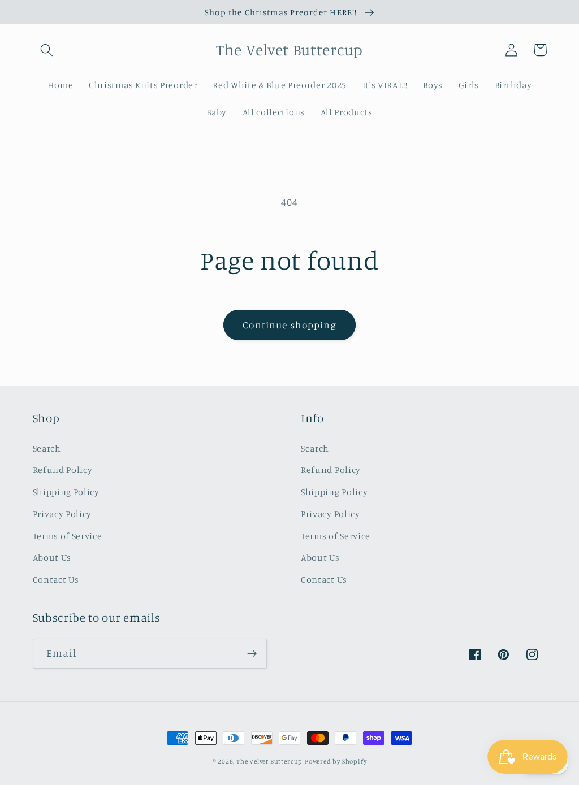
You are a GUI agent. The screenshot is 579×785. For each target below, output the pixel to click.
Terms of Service (67, 535)
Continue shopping (289, 325)
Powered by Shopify (336, 761)
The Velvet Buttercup (269, 761)
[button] (47, 50)
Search (47, 448)
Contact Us (56, 579)
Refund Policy (63, 469)
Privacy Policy (62, 513)
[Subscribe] (251, 654)
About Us (52, 557)
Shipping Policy (66, 491)
